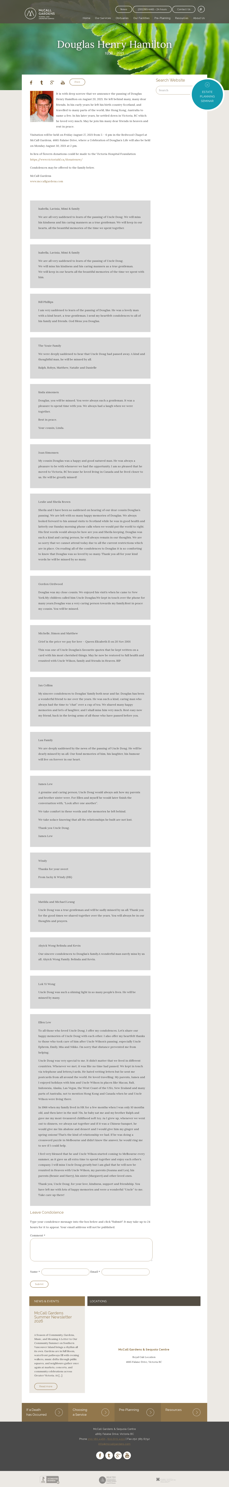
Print (77, 82)
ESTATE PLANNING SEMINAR (207, 96)
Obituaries (122, 18)
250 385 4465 (96, 1439)
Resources (181, 18)
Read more (45, 1386)
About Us (199, 18)
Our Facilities (141, 18)
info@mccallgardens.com (114, 1443)
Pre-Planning (162, 18)
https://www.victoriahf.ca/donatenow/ (56, 159)
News (123, 9)
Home (86, 18)
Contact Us (183, 9)
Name (34, 1271)
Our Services (103, 18)
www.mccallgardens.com (46, 181)
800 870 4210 (116, 1439)
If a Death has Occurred (36, 1412)
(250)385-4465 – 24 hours (152, 9)
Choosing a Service (80, 1412)
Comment (37, 1235)
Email (94, 1271)
